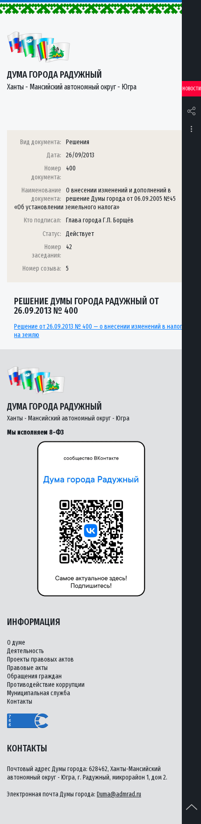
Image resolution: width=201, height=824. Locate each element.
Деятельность (25, 651)
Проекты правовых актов (40, 659)
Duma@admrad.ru (119, 794)
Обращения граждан (34, 676)
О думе (16, 643)
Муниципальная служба (38, 693)
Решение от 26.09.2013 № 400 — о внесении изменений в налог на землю (98, 331)
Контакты (19, 702)
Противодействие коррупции (46, 685)
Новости (191, 89)
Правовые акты (27, 668)
